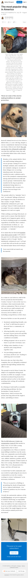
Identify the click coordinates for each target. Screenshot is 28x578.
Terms (23, 566)
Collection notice (14, 567)
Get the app (21, 571)
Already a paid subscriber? (14, 556)
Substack (6, 575)
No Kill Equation (6, 497)
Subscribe (19, 2)
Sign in (25, 2)
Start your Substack (10, 571)
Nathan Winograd (9, 17)
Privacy (19, 566)
